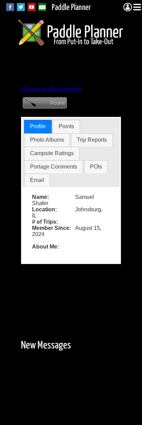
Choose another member (51, 89)
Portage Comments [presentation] (53, 167)
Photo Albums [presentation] (47, 140)
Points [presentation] (66, 126)
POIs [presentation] (96, 167)
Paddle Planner (71, 8)
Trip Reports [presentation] (92, 140)
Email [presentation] (37, 180)
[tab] (38, 126)
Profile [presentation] (38, 126)
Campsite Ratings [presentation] (52, 153)
